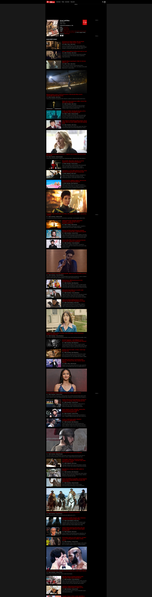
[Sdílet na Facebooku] (61, 35)
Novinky (67, 2)
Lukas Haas (65, 32)
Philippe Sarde (66, 29)
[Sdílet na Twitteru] (62, 35)
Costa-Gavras (65, 27)
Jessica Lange (65, 31)
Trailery (72, 2)
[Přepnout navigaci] (105, 1)
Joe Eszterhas (66, 28)
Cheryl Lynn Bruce (71, 32)
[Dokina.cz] (50, 1)
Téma (63, 2)
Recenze (58, 2)
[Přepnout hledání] (103, 1)
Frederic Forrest (80, 31)
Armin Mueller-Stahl (72, 31)
